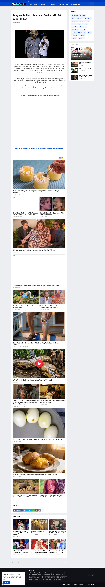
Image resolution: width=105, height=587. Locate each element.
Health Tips (84, 24)
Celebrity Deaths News (77, 18)
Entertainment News (84, 21)
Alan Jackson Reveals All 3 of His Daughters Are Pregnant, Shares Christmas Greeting (56, 552)
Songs (18, 12)
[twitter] (91, 1)
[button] (88, 4)
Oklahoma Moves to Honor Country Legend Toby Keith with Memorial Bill (21, 533)
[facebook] (88, 1)
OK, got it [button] (7, 582)
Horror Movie (74, 26)
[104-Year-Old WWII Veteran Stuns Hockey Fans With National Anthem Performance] (21, 544)
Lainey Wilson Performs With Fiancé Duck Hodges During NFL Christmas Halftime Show (39, 552)
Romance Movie (81, 32)
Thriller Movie (75, 35)
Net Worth (83, 29)
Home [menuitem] (30, 4)
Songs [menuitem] (35, 4)
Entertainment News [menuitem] (63, 4)
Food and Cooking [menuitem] (75, 4)
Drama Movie (75, 21)
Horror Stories (83, 26)
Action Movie (75, 15)
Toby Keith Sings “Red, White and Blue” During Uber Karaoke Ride (57, 532)
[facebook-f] (89, 575)
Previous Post (15, 562)
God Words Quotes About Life (85, 63)
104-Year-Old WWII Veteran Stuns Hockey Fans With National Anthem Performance (21, 552)
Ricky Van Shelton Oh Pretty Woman (38, 532)
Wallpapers (81, 38)
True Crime (74, 38)
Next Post (64, 562)
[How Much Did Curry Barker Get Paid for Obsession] (74, 77)
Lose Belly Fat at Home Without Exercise (79, 55)
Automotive (82, 15)
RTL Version (35, 1)
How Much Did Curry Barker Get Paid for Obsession (85, 76)
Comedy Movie (87, 18)
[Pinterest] (36, 510)
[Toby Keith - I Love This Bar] (74, 70)
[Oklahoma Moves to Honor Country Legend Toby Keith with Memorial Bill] (21, 524)
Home (12, 1)
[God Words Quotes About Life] (74, 64)
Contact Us (21, 1)
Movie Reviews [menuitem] (42, 4)
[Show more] (43, 510)
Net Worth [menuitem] (52, 4)
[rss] (93, 1)
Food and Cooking (76, 24)
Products (74, 32)
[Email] (39, 510)
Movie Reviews (75, 29)
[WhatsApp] (33, 510)
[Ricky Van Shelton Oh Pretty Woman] (39, 524)
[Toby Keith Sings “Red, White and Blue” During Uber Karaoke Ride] (57, 524)
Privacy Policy (29, 1)
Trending (82, 35)
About (16, 1)
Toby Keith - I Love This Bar (85, 69)
